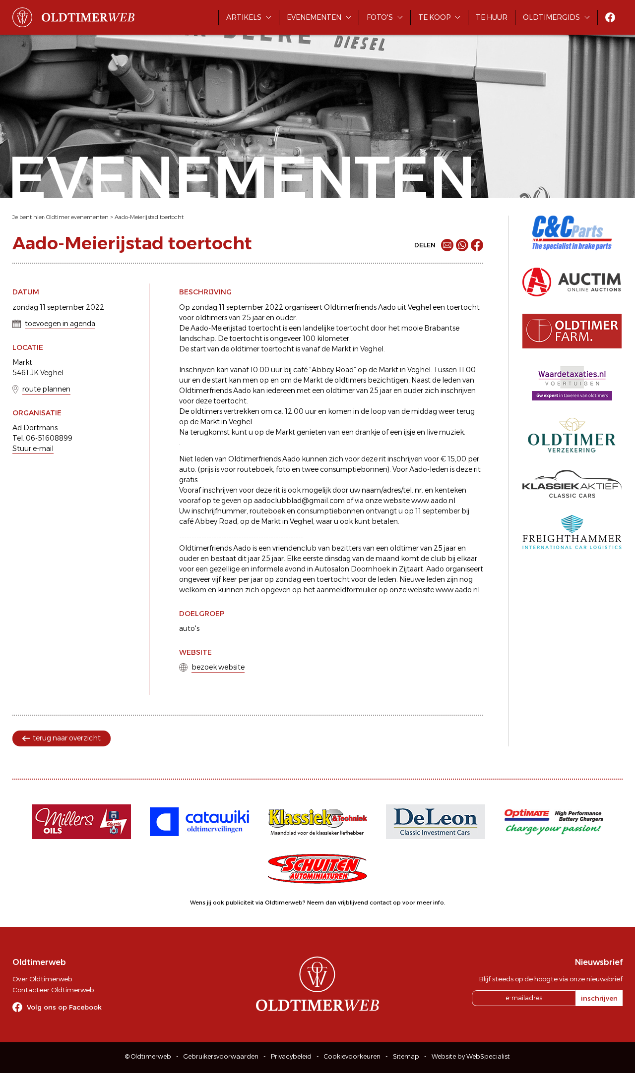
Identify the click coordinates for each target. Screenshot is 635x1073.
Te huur (492, 17)
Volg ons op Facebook (64, 1007)
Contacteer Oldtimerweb (53, 990)
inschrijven (599, 998)
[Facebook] (477, 245)
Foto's (380, 17)
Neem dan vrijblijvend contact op (354, 902)
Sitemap (406, 1056)
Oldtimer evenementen (77, 217)
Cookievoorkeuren (352, 1056)
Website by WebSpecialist (471, 1056)
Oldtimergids (551, 17)
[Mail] (447, 245)
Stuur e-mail (33, 448)
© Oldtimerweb (148, 1056)
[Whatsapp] (462, 245)
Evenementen (314, 17)
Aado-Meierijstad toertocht (149, 217)
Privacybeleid (291, 1056)
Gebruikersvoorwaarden (221, 1056)
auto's (189, 628)
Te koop (434, 17)
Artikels (243, 17)
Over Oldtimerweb (42, 979)
